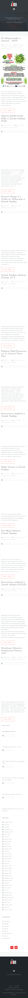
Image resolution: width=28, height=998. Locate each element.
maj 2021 (6, 883)
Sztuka (3, 48)
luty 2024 (6, 851)
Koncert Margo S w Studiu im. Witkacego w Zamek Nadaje (13, 199)
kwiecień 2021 (8, 885)
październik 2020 (8, 897)
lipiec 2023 (7, 861)
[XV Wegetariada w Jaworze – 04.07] (14, 70)
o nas (14, 26)
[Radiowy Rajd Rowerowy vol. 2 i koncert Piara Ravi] (14, 374)
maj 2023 (6, 863)
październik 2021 (8, 878)
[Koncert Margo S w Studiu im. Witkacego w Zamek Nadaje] (14, 229)
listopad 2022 (8, 868)
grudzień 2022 (8, 866)
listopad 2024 (8, 849)
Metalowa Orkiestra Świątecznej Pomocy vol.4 (11, 650)
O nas (10, 985)
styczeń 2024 (7, 854)
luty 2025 (6, 844)
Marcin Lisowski (19, 45)
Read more (8, 110)
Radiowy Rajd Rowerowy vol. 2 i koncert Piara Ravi (13, 353)
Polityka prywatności (14, 987)
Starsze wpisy (6, 725)
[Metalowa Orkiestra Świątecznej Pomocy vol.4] (14, 680)
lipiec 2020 (7, 902)
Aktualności (6, 46)
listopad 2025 (8, 829)
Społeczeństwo (21, 659)
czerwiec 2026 (8, 822)
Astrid (22, 992)
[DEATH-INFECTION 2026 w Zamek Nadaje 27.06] (14, 148)
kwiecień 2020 (8, 909)
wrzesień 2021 (8, 880)
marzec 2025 (7, 841)
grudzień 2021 (8, 873)
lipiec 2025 (7, 834)
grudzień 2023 (8, 856)
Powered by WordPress (8, 992)
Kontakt (17, 985)
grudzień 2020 (8, 892)
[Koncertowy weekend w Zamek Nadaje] (14, 434)
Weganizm (8, 48)
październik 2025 (8, 832)
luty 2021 (6, 890)
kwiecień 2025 (8, 839)
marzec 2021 (7, 888)
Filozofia (6, 926)
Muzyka (20, 46)
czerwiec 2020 (8, 905)
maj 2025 (6, 836)
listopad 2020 (8, 895)
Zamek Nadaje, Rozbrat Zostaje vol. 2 (12, 794)
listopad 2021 (8, 875)
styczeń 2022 (7, 870)
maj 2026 (6, 824)
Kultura (16, 46)
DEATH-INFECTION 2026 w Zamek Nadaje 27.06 (13, 118)
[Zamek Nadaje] (13, 961)
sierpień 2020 (7, 900)
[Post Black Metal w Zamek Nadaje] (14, 549)
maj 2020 (6, 907)
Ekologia (11, 46)
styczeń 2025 (7, 846)
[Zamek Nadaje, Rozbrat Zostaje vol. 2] (14, 305)
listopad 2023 (8, 858)
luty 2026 (6, 827)
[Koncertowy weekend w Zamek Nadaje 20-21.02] (14, 603)
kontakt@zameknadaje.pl (14, 974)
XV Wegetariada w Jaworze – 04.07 (11, 747)
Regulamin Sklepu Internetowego (14, 989)
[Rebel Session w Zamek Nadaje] (14, 495)
